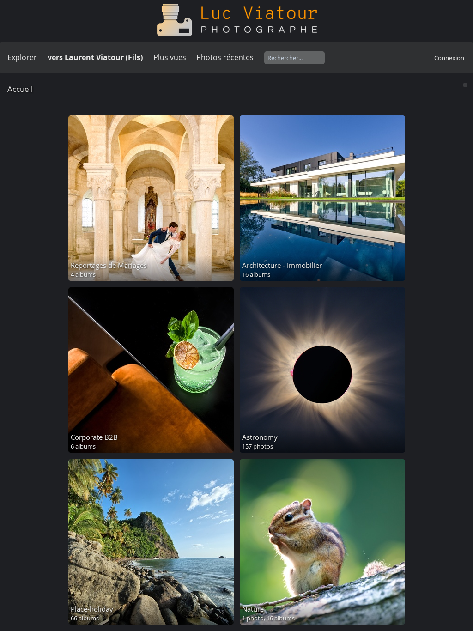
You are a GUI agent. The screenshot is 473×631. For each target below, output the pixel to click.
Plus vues (169, 57)
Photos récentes (225, 57)
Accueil (20, 89)
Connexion (449, 58)
